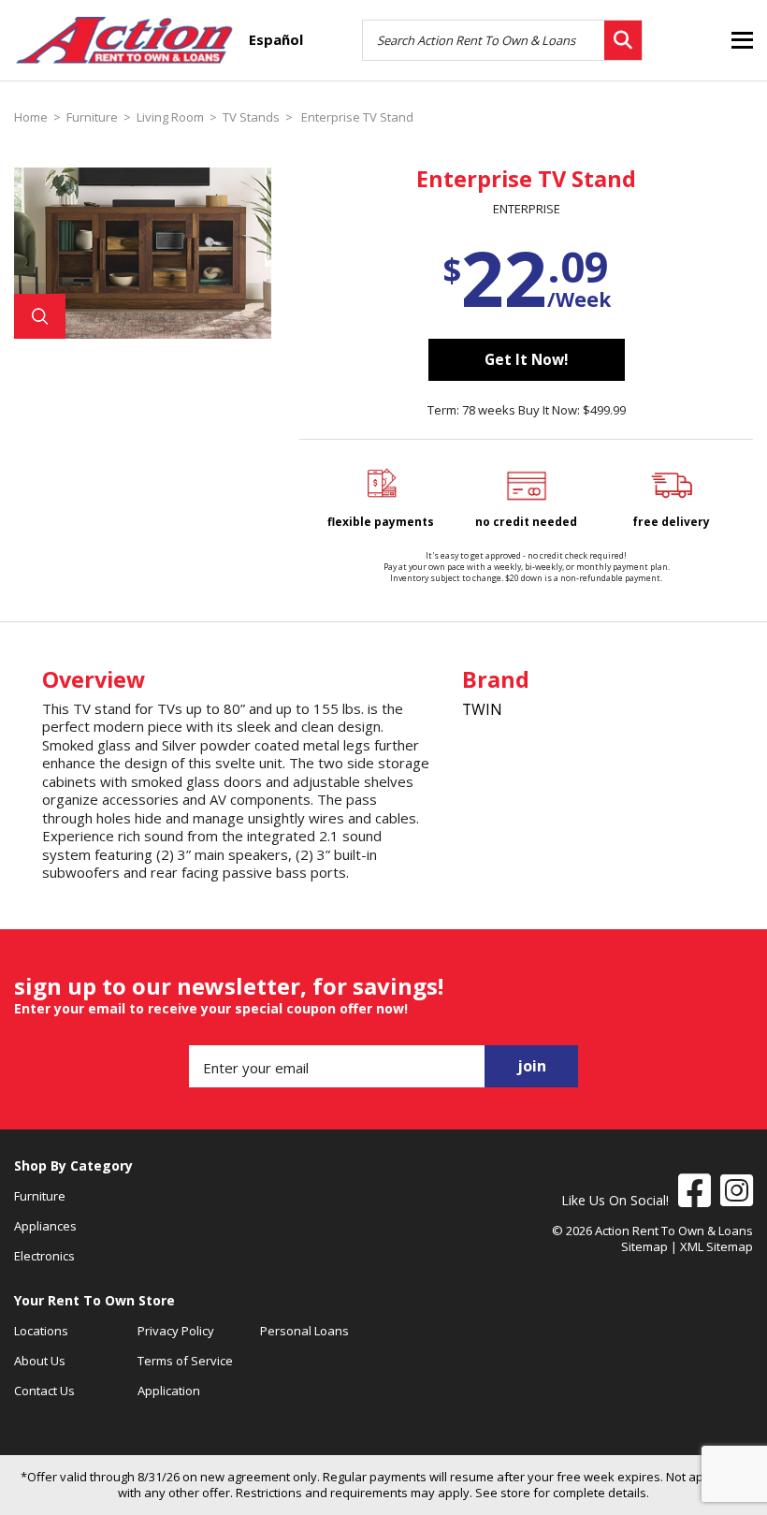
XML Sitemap (716, 1246)
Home (31, 117)
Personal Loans (304, 1330)
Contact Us (44, 1390)
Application (168, 1390)
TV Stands (251, 117)
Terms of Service (185, 1360)
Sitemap (644, 1246)
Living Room (170, 117)
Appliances (45, 1225)
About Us (39, 1360)
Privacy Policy (175, 1330)
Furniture (92, 117)
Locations (41, 1330)
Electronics (44, 1255)
